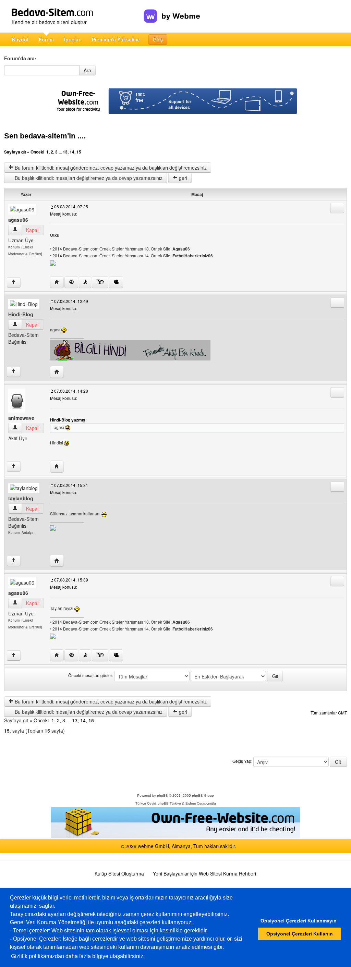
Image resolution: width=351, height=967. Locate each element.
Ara (87, 70)
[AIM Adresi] (85, 282)
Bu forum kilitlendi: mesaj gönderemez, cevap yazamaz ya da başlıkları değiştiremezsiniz (110, 167)
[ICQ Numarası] (71, 282)
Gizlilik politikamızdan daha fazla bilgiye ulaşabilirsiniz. (78, 956)
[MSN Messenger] (116, 282)
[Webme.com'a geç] (172, 10)
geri (182, 177)
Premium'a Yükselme (116, 39)
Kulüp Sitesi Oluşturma (119, 873)
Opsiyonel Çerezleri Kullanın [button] (299, 934)
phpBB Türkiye (169, 803)
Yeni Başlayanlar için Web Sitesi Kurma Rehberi (204, 873)
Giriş (158, 39)
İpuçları (73, 39)
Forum (46, 39)
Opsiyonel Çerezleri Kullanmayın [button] (299, 920)
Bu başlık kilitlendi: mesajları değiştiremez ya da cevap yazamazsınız (87, 177)
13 (65, 152)
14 (72, 152)
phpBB (162, 795)
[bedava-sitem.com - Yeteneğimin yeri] (74, 16)
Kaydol (20, 39)
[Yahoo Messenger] (100, 282)
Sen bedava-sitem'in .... (45, 136)
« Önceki (35, 152)
